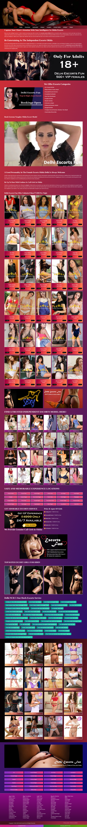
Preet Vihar (23, 500)
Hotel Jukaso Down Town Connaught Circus (16, 605)
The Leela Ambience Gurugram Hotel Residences (44, 624)
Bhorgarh (11, 809)
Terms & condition (74, 822)
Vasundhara (63, 504)
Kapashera (39, 800)
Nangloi (52, 812)
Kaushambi (11, 799)
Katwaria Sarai (12, 798)
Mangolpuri (53, 798)
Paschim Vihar (76, 500)
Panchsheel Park (50, 500)
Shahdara (67, 807)
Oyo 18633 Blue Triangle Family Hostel (32, 614)
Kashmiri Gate (34, 775)
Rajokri (66, 805)
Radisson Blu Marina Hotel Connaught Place (16, 618)
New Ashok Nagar (37, 497)
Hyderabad (35, 27)
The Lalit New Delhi (25, 624)
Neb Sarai (39, 812)
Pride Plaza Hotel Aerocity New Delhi (54, 614)
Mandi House (39, 816)
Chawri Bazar (12, 815)
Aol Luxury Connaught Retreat (35, 630)
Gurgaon (49, 27)
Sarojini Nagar (24, 497)
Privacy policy (66, 822)
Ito (51, 815)
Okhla (66, 798)
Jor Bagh (39, 802)
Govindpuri (11, 803)
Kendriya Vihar (53, 789)
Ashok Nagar (37, 493)
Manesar (39, 817)
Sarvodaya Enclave (41, 809)
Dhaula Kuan (25, 798)
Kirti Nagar (73, 775)
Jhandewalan (26, 815)
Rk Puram (67, 816)
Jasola (24, 813)
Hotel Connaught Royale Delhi (68, 602)
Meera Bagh (53, 802)
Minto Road (53, 803)
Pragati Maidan (10, 500)
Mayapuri (53, 800)
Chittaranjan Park (12, 816)
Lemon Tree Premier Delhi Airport (14, 611)
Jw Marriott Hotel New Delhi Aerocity (40, 608)
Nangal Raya (53, 810)
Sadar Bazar (14, 786)
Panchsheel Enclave (41, 813)
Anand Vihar (23, 493)
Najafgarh (53, 809)
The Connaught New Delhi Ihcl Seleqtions (51, 621)
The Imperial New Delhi (11, 624)
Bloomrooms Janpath (64, 630)
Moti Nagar (53, 807)
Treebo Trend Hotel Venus (28, 627)
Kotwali (14, 779)
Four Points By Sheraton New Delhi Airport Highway (58, 634)
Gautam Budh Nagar (55, 813)
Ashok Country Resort (50, 630)
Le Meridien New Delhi (57, 608)
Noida (20, 27)
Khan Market (11, 800)
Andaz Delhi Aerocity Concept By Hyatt (15, 630)
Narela (38, 810)
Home (15, 27)
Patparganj (76, 497)
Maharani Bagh (73, 779)
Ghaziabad (27, 27)
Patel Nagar (63, 497)
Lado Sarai (39, 806)
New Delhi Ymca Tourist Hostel (32, 611)
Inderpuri (25, 809)
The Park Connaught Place (12, 627)
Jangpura (25, 812)
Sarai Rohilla (73, 786)
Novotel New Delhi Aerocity (49, 611)
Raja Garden (67, 812)
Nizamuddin (53, 817)
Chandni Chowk (12, 812)
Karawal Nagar (14, 775)
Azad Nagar (76, 493)
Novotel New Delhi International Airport (68, 611)
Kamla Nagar (39, 798)
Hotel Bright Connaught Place (51, 602)
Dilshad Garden (26, 799)
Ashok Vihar (50, 493)
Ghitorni (24, 805)
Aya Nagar (63, 493)
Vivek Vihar (67, 800)
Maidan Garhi (40, 815)
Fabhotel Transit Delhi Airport (36, 634)
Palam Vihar (50, 497)
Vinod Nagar (67, 799)
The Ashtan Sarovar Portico (31, 621)
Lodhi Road (53, 779)
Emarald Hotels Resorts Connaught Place (16, 634)
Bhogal (10, 807)
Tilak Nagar (23, 504)
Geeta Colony (26, 803)
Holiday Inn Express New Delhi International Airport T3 (19, 637)
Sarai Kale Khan (53, 786)
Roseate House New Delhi (71, 618)
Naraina (14, 782)
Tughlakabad (37, 504)
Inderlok (24, 807)
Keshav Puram (40, 805)
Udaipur (42, 27)
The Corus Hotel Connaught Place (73, 621)
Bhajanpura (11, 806)
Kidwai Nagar (53, 775)
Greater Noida (57, 27)
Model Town (53, 805)
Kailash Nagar (26, 817)
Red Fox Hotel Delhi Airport (55, 618)
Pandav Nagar (63, 500)
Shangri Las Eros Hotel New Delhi (14, 621)
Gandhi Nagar (26, 800)
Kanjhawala (39, 799)
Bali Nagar (11, 805)
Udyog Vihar (73, 789)
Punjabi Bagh (37, 500)
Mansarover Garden (55, 799)
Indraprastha (25, 810)
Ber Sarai (53, 772)
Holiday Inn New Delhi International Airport (16, 602)
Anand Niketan (33, 772)
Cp (14, 772)
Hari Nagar (25, 806)
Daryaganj (11, 802)
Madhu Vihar (39, 807)
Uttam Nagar (50, 504)
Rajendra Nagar (68, 803)
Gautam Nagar (26, 802)
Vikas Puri (76, 504)
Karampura (73, 772)
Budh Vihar (11, 810)
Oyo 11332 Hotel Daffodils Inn (13, 614)
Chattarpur (11, 813)
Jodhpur (65, 27)
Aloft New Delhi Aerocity (61, 627)
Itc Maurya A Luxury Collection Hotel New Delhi (17, 608)
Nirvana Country (13, 789)
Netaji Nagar (53, 782)
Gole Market (67, 817)
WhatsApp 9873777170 (65, 825)
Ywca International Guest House (45, 627)
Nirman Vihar (73, 782)
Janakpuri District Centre (56, 816)
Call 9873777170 (21, 825)
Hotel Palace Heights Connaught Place (39, 605)
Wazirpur (67, 802)
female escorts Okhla (8, 177)
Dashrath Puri (12, 817)
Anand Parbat (11, 493)
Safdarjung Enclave (33, 786)
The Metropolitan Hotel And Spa (67, 624)
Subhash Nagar (10, 504)
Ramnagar (67, 815)
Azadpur (10, 497)
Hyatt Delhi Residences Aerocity (59, 605)
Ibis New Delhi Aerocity (75, 605)
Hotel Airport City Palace (35, 602)
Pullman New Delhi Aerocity (72, 614)
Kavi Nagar (39, 803)
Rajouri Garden (68, 806)
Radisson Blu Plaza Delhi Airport (38, 618)
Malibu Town (33, 789)
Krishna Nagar (34, 779)
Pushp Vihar (67, 810)
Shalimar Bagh (68, 809)
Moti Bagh (53, 806)
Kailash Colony (26, 816)
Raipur (71, 27)
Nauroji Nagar (34, 782)
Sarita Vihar (67, 813)
